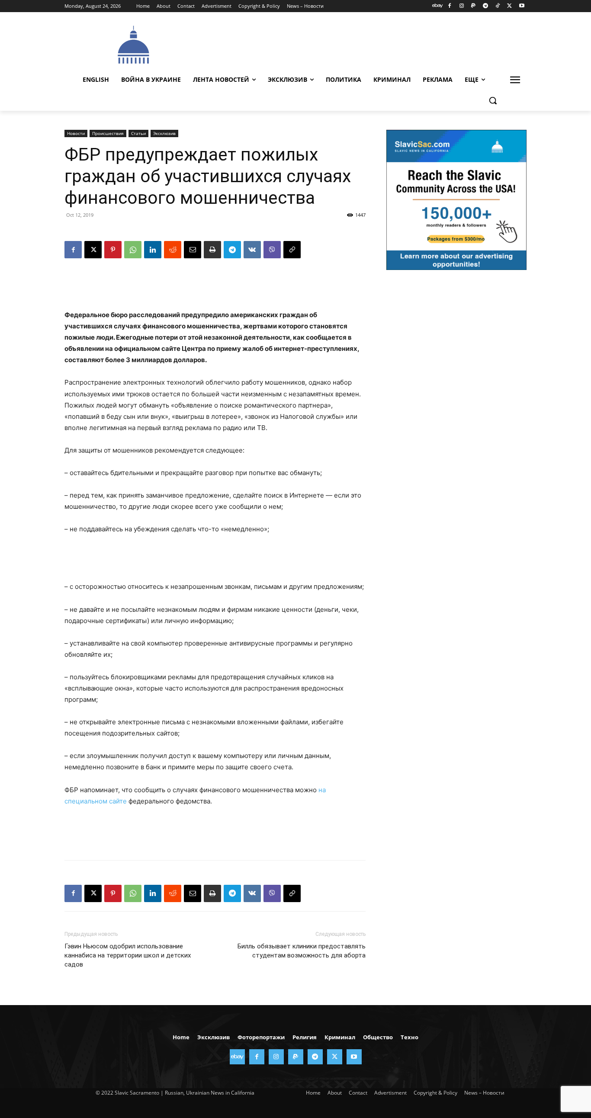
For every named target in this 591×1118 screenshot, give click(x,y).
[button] (492, 100)
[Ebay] (438, 6)
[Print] (212, 249)
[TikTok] (498, 6)
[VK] (252, 249)
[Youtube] (522, 6)
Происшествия (108, 133)
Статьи (138, 133)
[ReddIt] (172, 249)
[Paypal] (474, 6)
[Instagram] (461, 6)
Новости (76, 133)
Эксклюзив (164, 133)
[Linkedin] (152, 249)
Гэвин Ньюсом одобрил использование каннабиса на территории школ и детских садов (127, 955)
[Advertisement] (360, 43)
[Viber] (272, 249)
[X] (509, 6)
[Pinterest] (113, 249)
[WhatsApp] (132, 249)
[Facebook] (449, 6)
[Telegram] (486, 6)
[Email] (192, 249)
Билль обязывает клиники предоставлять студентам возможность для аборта (302, 950)
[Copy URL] (292, 249)
